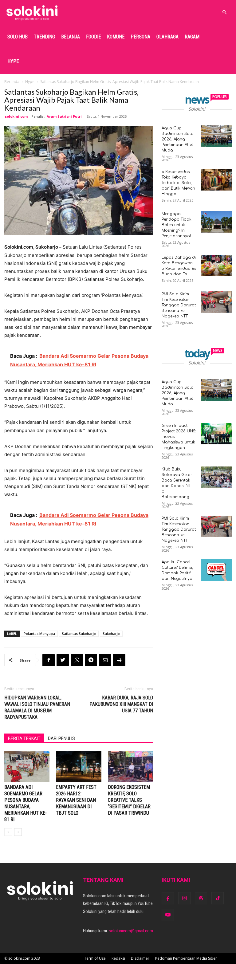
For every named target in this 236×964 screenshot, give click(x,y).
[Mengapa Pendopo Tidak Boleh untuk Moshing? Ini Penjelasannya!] (216, 222)
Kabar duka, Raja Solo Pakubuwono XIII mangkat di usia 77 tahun (121, 704)
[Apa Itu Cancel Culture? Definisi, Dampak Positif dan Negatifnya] (216, 570)
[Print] (119, 660)
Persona (140, 37)
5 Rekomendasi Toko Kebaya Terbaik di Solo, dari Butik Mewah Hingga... (178, 183)
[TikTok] (217, 898)
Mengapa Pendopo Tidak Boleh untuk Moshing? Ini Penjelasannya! (176, 225)
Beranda (11, 81)
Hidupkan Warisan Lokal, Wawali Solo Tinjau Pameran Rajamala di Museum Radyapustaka (37, 707)
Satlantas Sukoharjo (79, 633)
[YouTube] (168, 915)
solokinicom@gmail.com (131, 931)
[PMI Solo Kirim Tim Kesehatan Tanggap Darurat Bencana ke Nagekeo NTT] (216, 302)
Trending (44, 37)
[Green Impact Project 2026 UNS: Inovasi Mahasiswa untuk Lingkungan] (216, 433)
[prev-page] (8, 832)
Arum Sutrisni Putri (64, 116)
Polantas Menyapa (39, 633)
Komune (115, 37)
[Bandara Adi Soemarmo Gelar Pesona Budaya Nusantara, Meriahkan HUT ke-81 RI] (26, 766)
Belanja (70, 37)
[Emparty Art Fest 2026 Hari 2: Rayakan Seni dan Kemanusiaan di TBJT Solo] (78, 766)
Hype (13, 61)
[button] (224, 12)
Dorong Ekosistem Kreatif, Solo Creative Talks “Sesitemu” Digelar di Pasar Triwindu (129, 800)
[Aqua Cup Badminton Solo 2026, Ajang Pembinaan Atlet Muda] (216, 136)
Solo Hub (17, 37)
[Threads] (201, 898)
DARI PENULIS (61, 738)
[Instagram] (184, 898)
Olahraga (167, 37)
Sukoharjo (111, 633)
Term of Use (95, 958)
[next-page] (18, 832)
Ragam (192, 37)
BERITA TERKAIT (24, 738)
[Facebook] (48, 660)
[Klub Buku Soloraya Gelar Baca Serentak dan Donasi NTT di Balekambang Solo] (216, 477)
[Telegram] (91, 660)
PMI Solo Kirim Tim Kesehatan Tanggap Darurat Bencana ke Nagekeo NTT (179, 305)
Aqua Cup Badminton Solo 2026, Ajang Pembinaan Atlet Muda (178, 139)
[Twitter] (63, 660)
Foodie (93, 37)
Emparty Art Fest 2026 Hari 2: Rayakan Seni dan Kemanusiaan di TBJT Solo (76, 800)
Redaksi (118, 958)
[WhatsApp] (77, 660)
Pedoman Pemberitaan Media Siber (186, 958)
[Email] (105, 660)
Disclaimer (140, 958)
